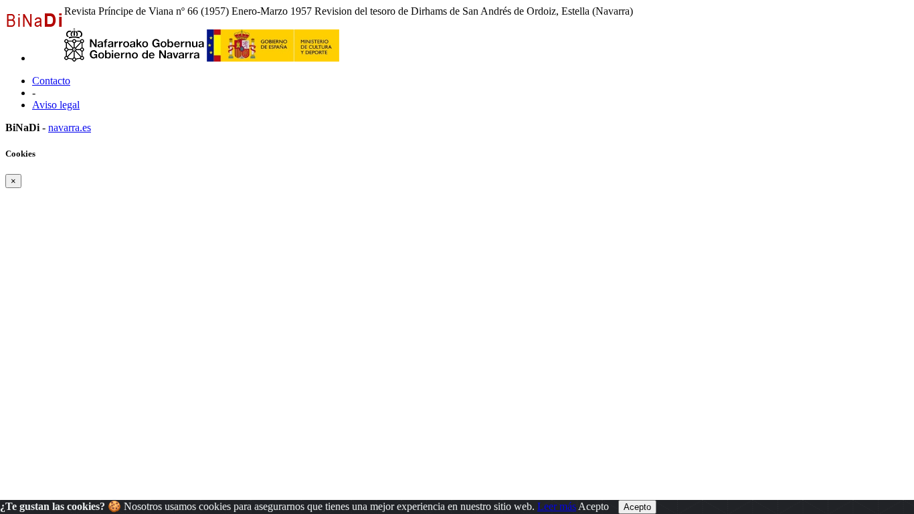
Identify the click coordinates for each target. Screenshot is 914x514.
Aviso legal (56, 104)
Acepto (593, 506)
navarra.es (69, 127)
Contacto (51, 80)
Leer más (556, 506)
